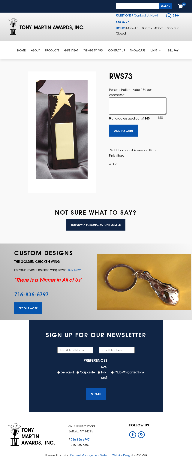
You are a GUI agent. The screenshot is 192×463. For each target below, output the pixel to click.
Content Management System (89, 455)
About (35, 50)
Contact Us (116, 50)
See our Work (28, 308)
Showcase (138, 50)
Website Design (122, 455)
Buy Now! (75, 269)
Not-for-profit (104, 372)
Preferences (95, 360)
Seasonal (67, 372)
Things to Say (93, 50)
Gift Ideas (71, 50)
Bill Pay (173, 50)
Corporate (87, 372)
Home (21, 50)
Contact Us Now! (146, 15)
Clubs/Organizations (129, 372)
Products (52, 50)
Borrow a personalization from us (96, 225)
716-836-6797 (31, 294)
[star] (62, 128)
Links (154, 50)
